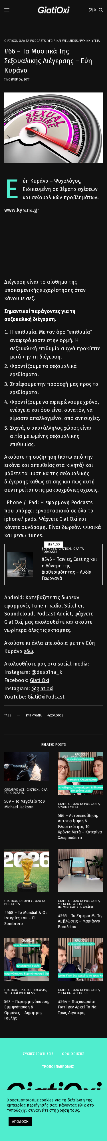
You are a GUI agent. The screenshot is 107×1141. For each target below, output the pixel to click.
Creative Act (14, 790)
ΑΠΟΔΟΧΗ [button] (20, 1121)
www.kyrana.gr (21, 210)
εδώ (28, 651)
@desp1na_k (46, 672)
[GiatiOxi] (53, 10)
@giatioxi (42, 688)
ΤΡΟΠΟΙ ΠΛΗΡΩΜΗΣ (58, 1067)
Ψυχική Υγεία (89, 40)
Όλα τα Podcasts (32, 40)
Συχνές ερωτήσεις (38, 1054)
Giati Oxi (39, 680)
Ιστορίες (26, 901)
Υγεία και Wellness (62, 40)
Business (49, 549)
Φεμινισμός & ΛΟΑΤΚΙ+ (76, 907)
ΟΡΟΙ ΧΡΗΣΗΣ (73, 1054)
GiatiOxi (10, 40)
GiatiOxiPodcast (46, 697)
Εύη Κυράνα (34, 715)
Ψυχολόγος (55, 715)
